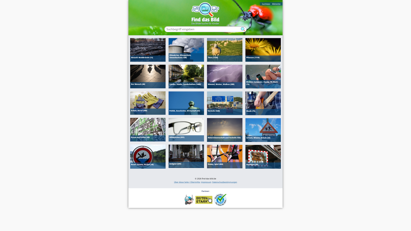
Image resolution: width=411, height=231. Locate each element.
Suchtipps (266, 4)
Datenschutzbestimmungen (224, 182)
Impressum (206, 182)
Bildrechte (276, 4)
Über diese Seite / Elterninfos (187, 182)
